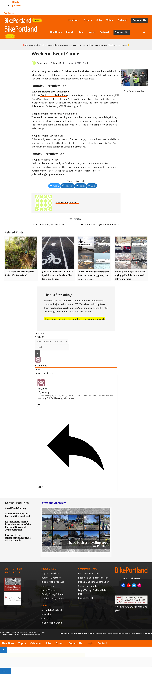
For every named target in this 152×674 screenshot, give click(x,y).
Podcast (122, 20)
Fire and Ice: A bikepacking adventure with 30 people (18, 538)
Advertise (46, 614)
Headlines (73, 20)
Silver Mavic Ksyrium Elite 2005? (50, 224)
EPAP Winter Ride (60, 91)
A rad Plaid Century (15, 508)
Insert (5, 670)
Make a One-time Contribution (93, 581)
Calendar (35, 643)
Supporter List (85, 597)
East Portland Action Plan (53, 95)
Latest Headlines (17, 503)
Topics (22, 643)
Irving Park (61, 120)
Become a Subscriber (89, 573)
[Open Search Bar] (9, 12)
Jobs (99, 20)
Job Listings (47, 586)
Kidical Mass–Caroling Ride (63, 113)
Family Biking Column (52, 594)
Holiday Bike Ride (49, 159)
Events (88, 20)
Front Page (77, 219)
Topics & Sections (50, 573)
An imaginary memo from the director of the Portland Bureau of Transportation (18, 525)
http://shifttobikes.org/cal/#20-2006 (58, 398)
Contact (17, 6)
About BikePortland (51, 610)
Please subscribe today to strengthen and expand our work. (74, 318)
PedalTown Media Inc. (87, 633)
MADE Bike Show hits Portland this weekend (17, 515)
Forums (59, 643)
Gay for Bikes (56, 135)
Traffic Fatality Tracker (52, 598)
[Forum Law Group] (12, 604)
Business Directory (51, 577)
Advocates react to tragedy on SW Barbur (97, 224)
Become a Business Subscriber (93, 577)
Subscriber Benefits (88, 586)
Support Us (139, 20)
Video (109, 20)
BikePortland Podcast (52, 581)
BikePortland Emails (51, 622)
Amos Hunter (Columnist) (49, 63)
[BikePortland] (20, 29)
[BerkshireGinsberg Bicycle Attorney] (12, 590)
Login (16, 2)
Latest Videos (48, 590)
